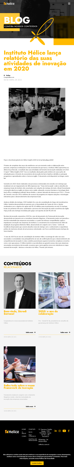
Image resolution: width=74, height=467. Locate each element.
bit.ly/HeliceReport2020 (46, 160)
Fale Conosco (32, 435)
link (4, 178)
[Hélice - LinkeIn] (56, 431)
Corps (24, 436)
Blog (30, 432)
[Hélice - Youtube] (64, 431)
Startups (32, 429)
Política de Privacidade (46, 458)
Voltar (8, 75)
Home (24, 429)
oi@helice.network (43, 444)
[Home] (9, 3)
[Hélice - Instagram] (60, 431)
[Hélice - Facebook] (68, 431)
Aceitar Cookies (37, 463)
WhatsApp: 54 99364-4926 (43, 440)
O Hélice (24, 432)
